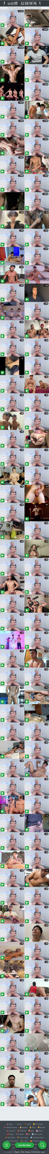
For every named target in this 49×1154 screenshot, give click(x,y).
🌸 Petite (39, 1131)
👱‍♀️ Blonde (41, 1127)
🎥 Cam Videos (36, 1144)
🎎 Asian (9, 1124)
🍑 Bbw (31, 1131)
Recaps (27, 1152)
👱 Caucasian (38, 1124)
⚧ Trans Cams (22, 1137)
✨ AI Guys (11, 1144)
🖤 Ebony (18, 1124)
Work (22, 1152)
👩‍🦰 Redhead (21, 1131)
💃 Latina (27, 1124)
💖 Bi (28, 1134)
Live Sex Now (24, 1145)
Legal (43, 1152)
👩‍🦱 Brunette (10, 1131)
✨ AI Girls (24, 1141)
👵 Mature (23, 1127)
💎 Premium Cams (37, 1137)
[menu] (6, 1145)
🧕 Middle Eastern (10, 1127)
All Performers (35, 1152)
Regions (17, 1152)
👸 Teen (32, 1127)
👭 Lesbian (20, 1134)
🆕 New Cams (37, 1134)
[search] (42, 1145)
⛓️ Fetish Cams (12, 1141)
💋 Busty (10, 1134)
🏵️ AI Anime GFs (36, 1141)
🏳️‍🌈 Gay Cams (10, 1137)
